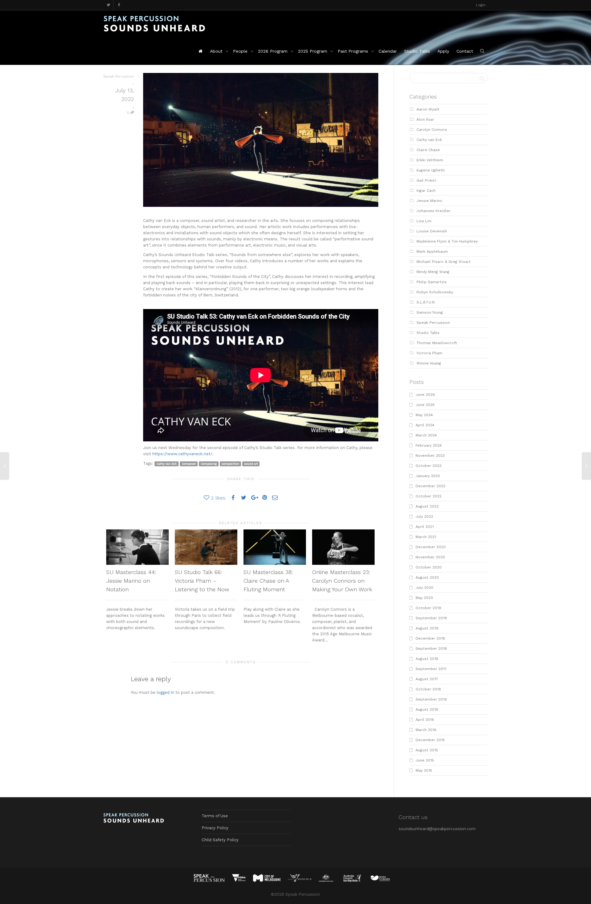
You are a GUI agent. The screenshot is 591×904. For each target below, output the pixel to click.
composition (230, 463)
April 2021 (425, 526)
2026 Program (273, 51)
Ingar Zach (426, 190)
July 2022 (424, 516)
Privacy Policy (215, 828)
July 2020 (424, 587)
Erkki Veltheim (429, 160)
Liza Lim (424, 221)
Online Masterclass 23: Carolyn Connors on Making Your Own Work (342, 581)
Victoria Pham (429, 353)
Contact (464, 51)
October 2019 (428, 608)
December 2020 (431, 547)
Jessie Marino (429, 201)
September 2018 (431, 648)
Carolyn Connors (431, 129)
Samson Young (429, 312)
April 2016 (425, 719)
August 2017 (427, 679)
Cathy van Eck (166, 463)
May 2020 (424, 598)
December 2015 (430, 740)
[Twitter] (108, 5)
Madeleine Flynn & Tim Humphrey (447, 241)
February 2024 (429, 445)
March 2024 (426, 435)
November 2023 (430, 455)
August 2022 (427, 506)
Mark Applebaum (432, 251)
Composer (189, 463)
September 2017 (431, 669)
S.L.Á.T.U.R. (426, 302)
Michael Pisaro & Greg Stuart (443, 261)
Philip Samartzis (431, 282)
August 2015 (427, 750)
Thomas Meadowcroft (436, 343)
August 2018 (427, 659)
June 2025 (425, 405)
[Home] (200, 51)
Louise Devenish (431, 231)
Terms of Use (215, 816)
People (241, 51)
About (217, 51)
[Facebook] (119, 5)
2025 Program (313, 51)
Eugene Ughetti (430, 170)
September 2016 (431, 699)
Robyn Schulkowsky (434, 292)
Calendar (388, 51)
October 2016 (428, 689)
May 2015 (424, 770)
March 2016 (426, 730)
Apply (443, 51)
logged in (165, 692)
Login (480, 5)
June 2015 (425, 760)
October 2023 (428, 466)
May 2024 (424, 415)
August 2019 (427, 628)
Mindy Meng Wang (432, 272)
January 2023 (428, 476)
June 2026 (425, 394)
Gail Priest (426, 180)
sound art (251, 463)
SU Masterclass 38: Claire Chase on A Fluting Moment (268, 581)
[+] (137, 547)
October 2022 (428, 496)
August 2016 (427, 709)
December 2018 (430, 638)
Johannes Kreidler (433, 211)
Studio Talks (417, 51)
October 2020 (429, 567)
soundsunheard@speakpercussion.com (437, 828)
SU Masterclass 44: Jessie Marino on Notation (131, 581)
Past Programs (354, 51)
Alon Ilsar (425, 119)
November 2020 (430, 557)
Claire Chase (428, 150)
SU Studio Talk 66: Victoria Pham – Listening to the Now (202, 581)
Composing (209, 463)
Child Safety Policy (220, 840)
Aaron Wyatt (428, 109)
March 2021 (426, 537)
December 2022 (430, 486)
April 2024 (425, 425)
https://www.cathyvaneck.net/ (182, 454)
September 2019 (431, 618)
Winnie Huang (428, 363)
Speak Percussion (433, 322)
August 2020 (427, 577)
